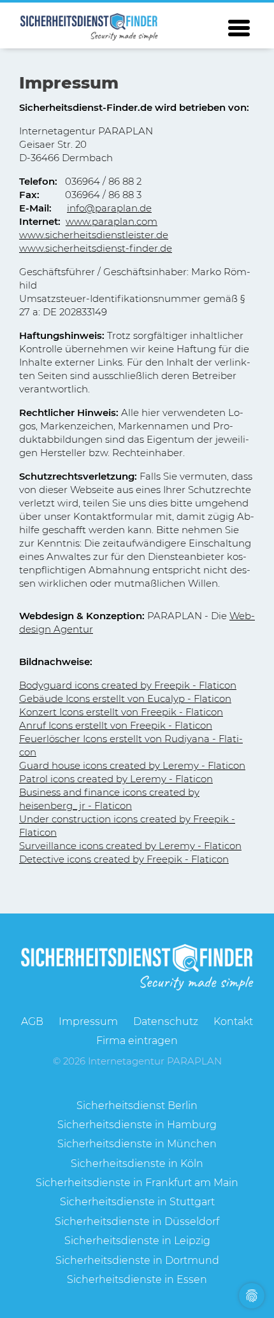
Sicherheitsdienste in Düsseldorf (137, 1221)
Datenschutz (165, 1021)
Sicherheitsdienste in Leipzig (137, 1241)
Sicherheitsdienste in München (137, 1144)
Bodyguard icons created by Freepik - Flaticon (127, 685)
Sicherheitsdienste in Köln (137, 1163)
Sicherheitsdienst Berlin (137, 1106)
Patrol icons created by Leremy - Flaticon (116, 779)
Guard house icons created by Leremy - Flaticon (132, 765)
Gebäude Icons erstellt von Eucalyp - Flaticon (125, 698)
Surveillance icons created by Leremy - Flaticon (130, 846)
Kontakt (233, 1021)
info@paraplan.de (109, 208)
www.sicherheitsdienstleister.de (93, 235)
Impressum (88, 1021)
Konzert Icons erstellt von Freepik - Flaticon (121, 712)
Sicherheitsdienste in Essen (137, 1279)
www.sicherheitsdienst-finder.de (95, 248)
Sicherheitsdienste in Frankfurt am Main (137, 1183)
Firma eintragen (137, 1041)
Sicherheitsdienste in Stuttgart (137, 1202)
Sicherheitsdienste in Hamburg (137, 1125)
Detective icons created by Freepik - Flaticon (124, 859)
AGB (32, 1021)
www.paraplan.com (111, 221)
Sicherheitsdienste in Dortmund (137, 1260)
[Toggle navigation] (239, 28)
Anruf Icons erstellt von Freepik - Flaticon (115, 725)
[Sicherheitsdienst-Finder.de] (89, 26)
